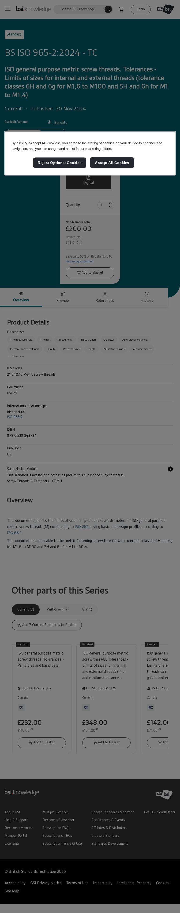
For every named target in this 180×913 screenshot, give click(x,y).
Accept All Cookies (112, 163)
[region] (90, 153)
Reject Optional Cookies (60, 163)
